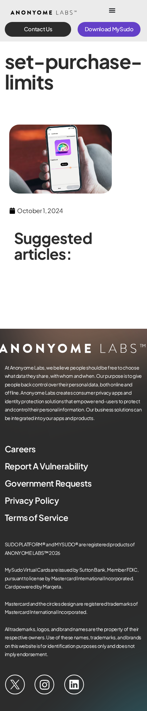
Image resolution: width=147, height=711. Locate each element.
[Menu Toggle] (112, 10)
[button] (38, 29)
